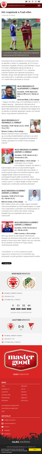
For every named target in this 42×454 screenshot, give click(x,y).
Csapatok (5, 392)
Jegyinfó (24, 395)
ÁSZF (3, 411)
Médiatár (24, 386)
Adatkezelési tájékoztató (10, 405)
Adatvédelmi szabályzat (10, 408)
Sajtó (23, 389)
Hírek (3, 386)
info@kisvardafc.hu (10, 420)
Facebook (7, 430)
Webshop (24, 398)
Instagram (7, 434)
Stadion (23, 392)
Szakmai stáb (6, 395)
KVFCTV (6, 427)
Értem (35, 449)
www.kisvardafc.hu (10, 423)
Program (5, 400)
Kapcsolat (24, 400)
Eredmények (6, 398)
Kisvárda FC (6, 389)
